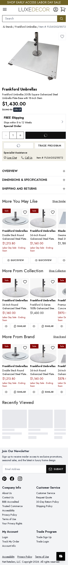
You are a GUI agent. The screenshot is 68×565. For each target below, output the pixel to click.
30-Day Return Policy (47, 502)
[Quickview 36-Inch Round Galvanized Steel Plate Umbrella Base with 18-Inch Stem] (6, 326)
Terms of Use (9, 519)
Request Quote (44, 497)
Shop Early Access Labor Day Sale (34, 2)
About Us (7, 493)
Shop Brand (59, 336)
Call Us (28, 157)
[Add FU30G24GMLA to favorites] (25, 212)
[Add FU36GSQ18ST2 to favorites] (62, 36)
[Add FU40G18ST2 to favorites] (53, 282)
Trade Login (42, 541)
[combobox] (29, 18)
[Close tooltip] (62, 545)
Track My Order (10, 541)
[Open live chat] (60, 556)
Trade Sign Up (43, 537)
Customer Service (45, 493)
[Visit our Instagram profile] (19, 478)
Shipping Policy (44, 506)
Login (5, 537)
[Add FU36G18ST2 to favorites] (53, 212)
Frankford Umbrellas (26, 27)
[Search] (61, 18)
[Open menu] (4, 9)
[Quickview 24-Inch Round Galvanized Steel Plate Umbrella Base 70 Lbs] (61, 392)
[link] (63, 9)
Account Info (9, 546)
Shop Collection (57, 271)
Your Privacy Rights (12, 523)
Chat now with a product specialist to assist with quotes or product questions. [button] (40, 547)
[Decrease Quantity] (5, 135)
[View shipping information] (34, 121)
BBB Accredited (10, 502)
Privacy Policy (9, 515)
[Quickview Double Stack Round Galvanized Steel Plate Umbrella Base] (6, 392)
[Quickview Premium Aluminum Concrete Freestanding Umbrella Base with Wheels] (61, 326)
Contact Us (8, 497)
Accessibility (8, 510)
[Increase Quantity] (20, 135)
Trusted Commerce (12, 506)
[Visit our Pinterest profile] (4, 478)
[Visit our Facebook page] (12, 478)
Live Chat (12, 157)
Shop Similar (59, 201)
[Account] (56, 9)
